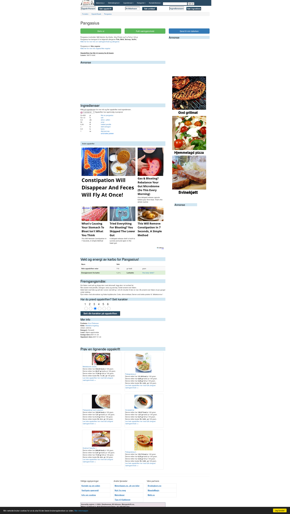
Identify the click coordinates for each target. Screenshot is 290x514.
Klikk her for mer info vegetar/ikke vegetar (95, 48)
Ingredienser (127, 3)
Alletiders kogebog (92, 325)
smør (102, 122)
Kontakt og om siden (90, 485)
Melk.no (151, 495)
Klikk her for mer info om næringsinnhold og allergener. (100, 41)
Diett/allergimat (113, 3)
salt (102, 117)
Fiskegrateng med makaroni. (93, 410)
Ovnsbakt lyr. (129, 410)
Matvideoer (120, 495)
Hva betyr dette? (148, 273)
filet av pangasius (107, 115)
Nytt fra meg (120, 490)
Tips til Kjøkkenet (122, 499)
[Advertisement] (122, 81)
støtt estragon (106, 126)
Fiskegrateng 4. (130, 374)
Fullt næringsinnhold (145, 31)
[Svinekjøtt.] (189, 175)
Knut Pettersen (93, 323)
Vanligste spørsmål (90, 490)
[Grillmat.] (189, 96)
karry (102, 129)
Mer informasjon (81, 510)
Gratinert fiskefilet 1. (90, 448)
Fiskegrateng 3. (130, 452)
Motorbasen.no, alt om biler (127, 485)
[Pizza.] (189, 135)
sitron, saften (105, 120)
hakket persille (106, 124)
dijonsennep (105, 131)
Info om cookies (88, 495)
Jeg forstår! (280, 510)
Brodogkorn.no (154, 485)
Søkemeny (100, 3)
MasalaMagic (153, 490)
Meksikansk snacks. (90, 366)
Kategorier (140, 3)
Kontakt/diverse (154, 3)
